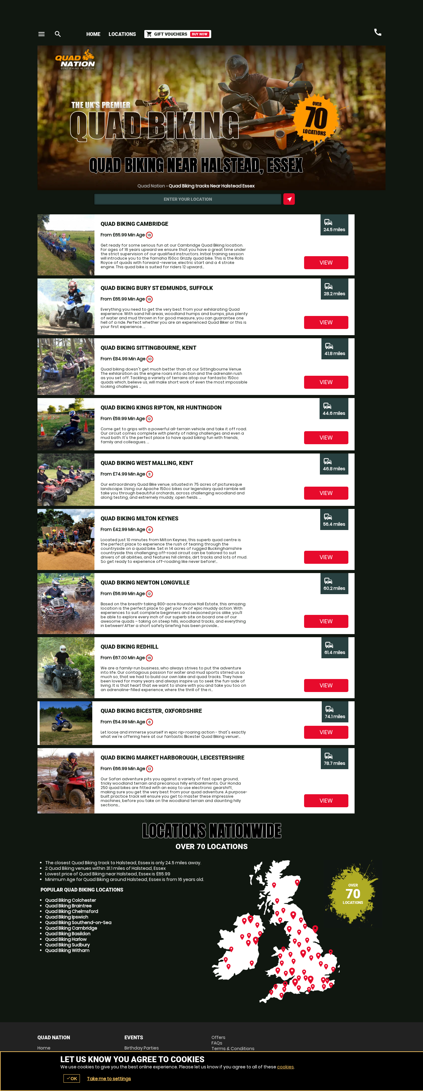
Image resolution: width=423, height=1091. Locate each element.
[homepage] (166, 59)
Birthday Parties (141, 1048)
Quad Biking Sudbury (67, 945)
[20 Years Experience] (348, 61)
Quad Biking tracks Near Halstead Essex (212, 186)
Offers (218, 1037)
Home (93, 34)
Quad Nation (151, 186)
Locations (122, 34)
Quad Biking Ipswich (66, 917)
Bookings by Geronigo (277, 61)
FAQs (217, 1043)
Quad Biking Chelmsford (71, 911)
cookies (285, 1067)
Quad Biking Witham (67, 950)
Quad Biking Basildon (67, 934)
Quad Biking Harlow (66, 939)
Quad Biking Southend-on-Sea (78, 922)
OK (71, 1078)
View (326, 262)
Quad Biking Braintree (68, 906)
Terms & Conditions (233, 1048)
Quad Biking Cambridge (71, 928)
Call (377, 32)
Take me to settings (109, 1079)
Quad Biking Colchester (70, 900)
